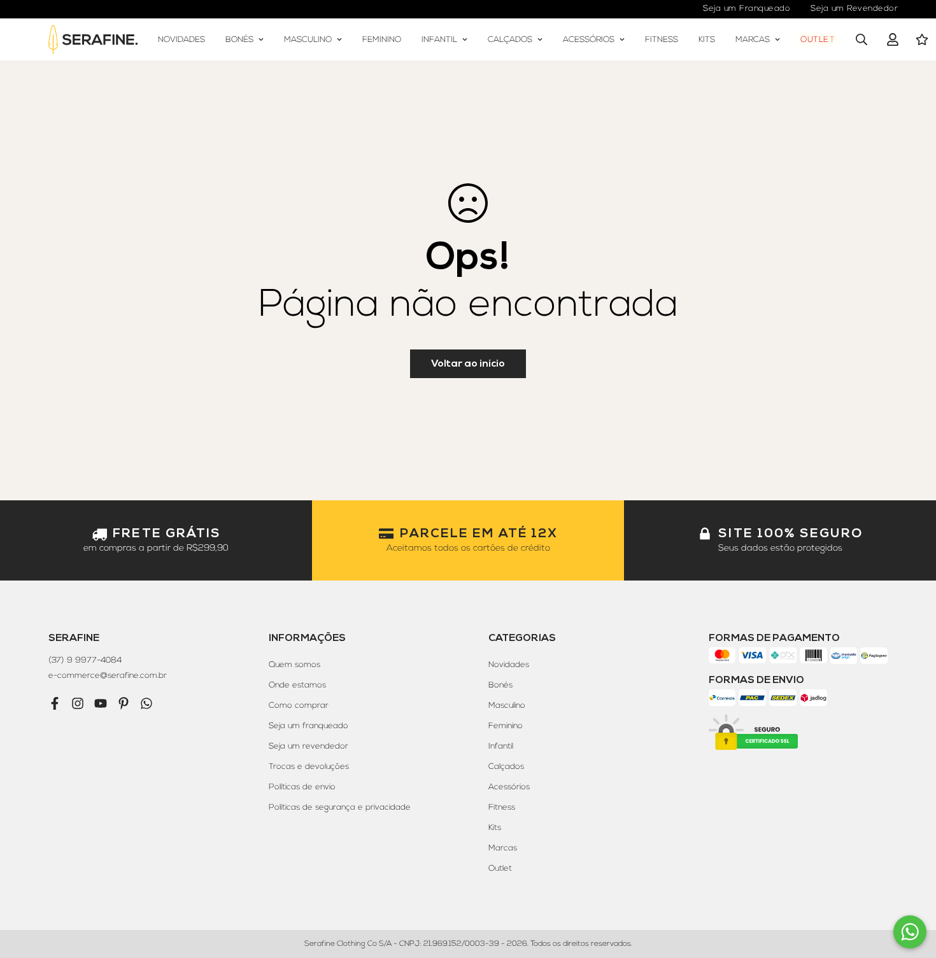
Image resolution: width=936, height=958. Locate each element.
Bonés (239, 39)
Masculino (308, 39)
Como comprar (299, 705)
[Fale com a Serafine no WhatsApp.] (909, 931)
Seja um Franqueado (746, 8)
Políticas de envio (302, 787)
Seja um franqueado (308, 726)
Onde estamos (297, 685)
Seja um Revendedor (854, 8)
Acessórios (588, 39)
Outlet (817, 39)
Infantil (439, 39)
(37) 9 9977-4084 (85, 660)
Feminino (381, 39)
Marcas (752, 39)
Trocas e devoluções (309, 766)
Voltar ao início (468, 363)
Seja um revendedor (308, 746)
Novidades (181, 39)
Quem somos (294, 664)
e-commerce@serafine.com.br (107, 675)
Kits (706, 39)
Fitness (661, 39)
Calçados (510, 39)
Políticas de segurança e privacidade (340, 807)
